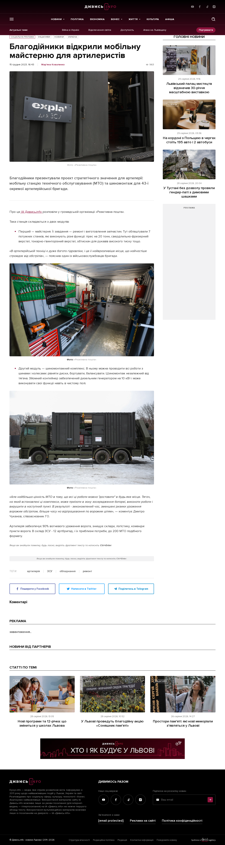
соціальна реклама (22, 37)
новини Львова (33, 840)
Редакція (122, 840)
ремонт (87, 571)
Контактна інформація (141, 840)
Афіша (169, 19)
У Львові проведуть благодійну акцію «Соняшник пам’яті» (112, 723)
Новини (56, 19)
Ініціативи (44, 37)
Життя (133, 19)
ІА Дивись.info (31, 212)
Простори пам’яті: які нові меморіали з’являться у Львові (183, 723)
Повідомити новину (167, 840)
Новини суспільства (180, 155)
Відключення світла (99, 30)
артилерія (33, 571)
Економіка (97, 19)
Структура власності (79, 840)
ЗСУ (49, 571)
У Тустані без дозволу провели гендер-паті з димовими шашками (189, 192)
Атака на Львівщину (154, 30)
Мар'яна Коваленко (53, 64)
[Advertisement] (189, 263)
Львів (17, 681)
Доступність (127, 30)
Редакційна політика (103, 840)
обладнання (68, 571)
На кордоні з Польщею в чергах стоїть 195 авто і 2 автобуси (189, 140)
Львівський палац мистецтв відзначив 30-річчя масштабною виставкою (189, 88)
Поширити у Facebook (34, 588)
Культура (153, 19)
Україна (72, 37)
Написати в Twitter (84, 588)
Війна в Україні (70, 30)
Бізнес (115, 19)
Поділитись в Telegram (133, 588)
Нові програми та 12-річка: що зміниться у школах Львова (42, 723)
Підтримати (206, 29)
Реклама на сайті (143, 821)
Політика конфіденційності (182, 821)
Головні (172, 50)
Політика (77, 19)
